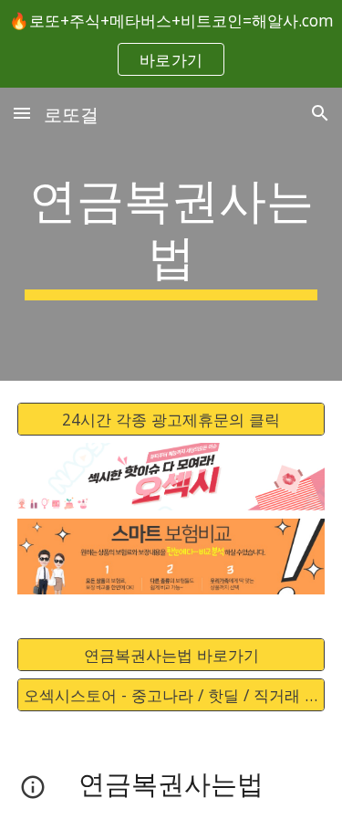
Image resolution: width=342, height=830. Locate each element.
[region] (171, 44)
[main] (171, 234)
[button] (22, 113)
